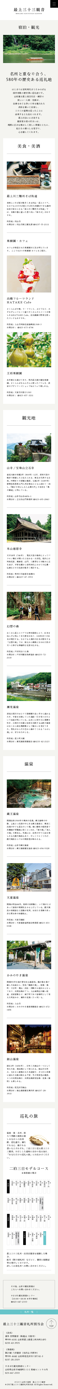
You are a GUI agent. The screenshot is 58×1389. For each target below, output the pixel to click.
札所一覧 (29, 1312)
